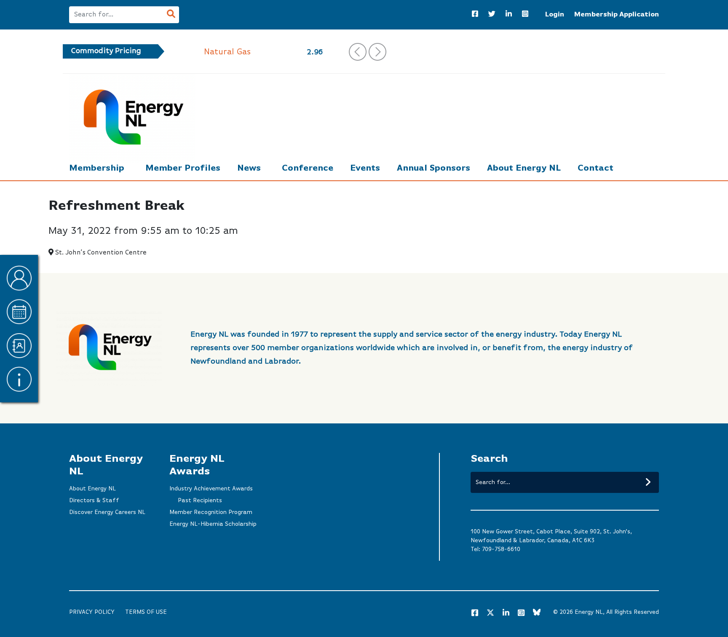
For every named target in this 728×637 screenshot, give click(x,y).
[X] (490, 614)
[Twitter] (491, 14)
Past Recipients (200, 500)
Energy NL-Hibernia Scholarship (213, 524)
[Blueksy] (537, 613)
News (249, 168)
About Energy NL (524, 168)
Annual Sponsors (433, 168)
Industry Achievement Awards (211, 489)
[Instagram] (525, 14)
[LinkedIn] (509, 14)
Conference (307, 168)
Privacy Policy (92, 612)
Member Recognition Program (210, 512)
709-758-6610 (501, 549)
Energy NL (589, 612)
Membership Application (616, 14)
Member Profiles (182, 168)
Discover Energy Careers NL (107, 512)
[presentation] (358, 52)
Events (365, 168)
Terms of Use (146, 612)
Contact (595, 168)
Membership (96, 168)
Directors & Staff (94, 500)
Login (554, 14)
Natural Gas (227, 52)
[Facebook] (475, 14)
